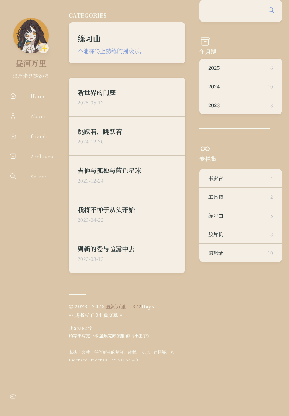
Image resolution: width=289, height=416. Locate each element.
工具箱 (240, 196)
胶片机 (240, 234)
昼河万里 (31, 62)
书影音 (240, 178)
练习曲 (240, 215)
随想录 (240, 252)
